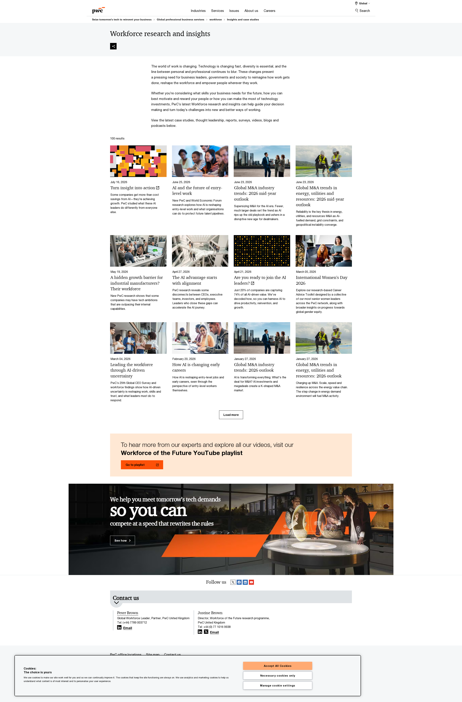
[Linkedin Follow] (245, 583)
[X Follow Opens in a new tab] (206, 632)
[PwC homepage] (98, 9)
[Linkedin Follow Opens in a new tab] (119, 627)
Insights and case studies (243, 19)
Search (364, 11)
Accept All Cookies (278, 665)
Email (127, 628)
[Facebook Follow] (239, 583)
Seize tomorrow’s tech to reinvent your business (122, 19)
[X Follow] (233, 583)
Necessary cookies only (277, 675)
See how (120, 540)
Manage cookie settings (277, 685)
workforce (216, 19)
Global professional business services (180, 19)
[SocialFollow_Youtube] (251, 583)
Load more (231, 414)
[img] (113, 46)
